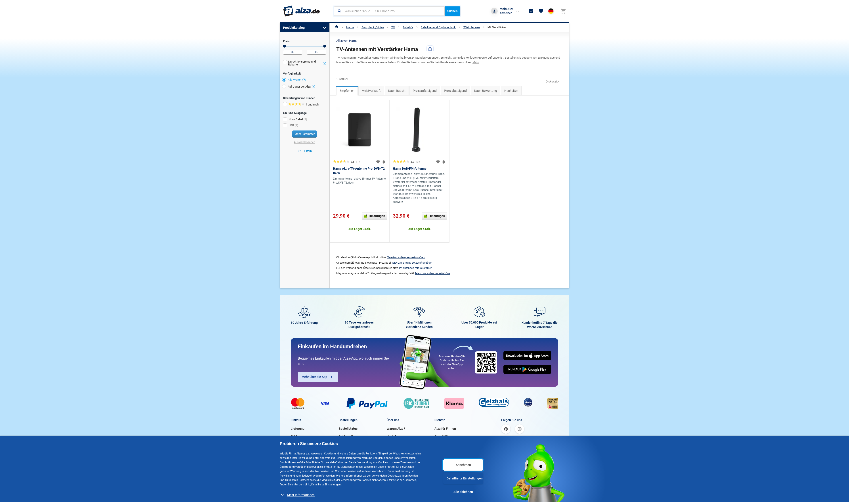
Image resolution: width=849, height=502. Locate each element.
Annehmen (463, 465)
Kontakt (392, 436)
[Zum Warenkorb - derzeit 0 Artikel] (563, 11)
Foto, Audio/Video (372, 27)
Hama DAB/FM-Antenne (409, 168)
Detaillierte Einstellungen (465, 478)
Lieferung (297, 428)
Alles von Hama (347, 40)
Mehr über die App (314, 377)
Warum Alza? (396, 428)
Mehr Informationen (301, 495)
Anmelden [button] (506, 13)
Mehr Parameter (304, 134)
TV (393, 27)
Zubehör (408, 27)
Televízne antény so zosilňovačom (412, 262)
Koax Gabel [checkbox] (296, 119)
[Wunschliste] (541, 11)
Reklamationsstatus (353, 436)
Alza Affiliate (443, 436)
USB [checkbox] (291, 125)
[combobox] (389, 11)
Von (284, 46)
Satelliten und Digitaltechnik (438, 27)
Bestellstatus (348, 428)
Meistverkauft (371, 90)
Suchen (452, 11)
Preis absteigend (455, 90)
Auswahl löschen (304, 142)
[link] (304, 151)
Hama (350, 27)
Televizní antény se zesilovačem (406, 257)
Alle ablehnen (463, 492)
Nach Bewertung (485, 90)
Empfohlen (347, 90)
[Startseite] (336, 27)
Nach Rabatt (396, 90)
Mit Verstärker (497, 27)
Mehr (475, 62)
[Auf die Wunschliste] (378, 162)
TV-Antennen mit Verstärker (415, 268)
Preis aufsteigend (425, 90)
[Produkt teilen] (430, 48)
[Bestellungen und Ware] (531, 11)
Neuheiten (511, 90)
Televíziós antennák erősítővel (432, 273)
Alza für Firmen (445, 428)
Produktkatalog (294, 27)
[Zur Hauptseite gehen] (301, 11)
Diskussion (553, 81)
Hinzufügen (377, 216)
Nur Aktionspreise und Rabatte (302, 63)
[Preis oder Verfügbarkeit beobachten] (384, 162)
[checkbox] (304, 63)
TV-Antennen (471, 27)
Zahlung (296, 436)
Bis (324, 46)
